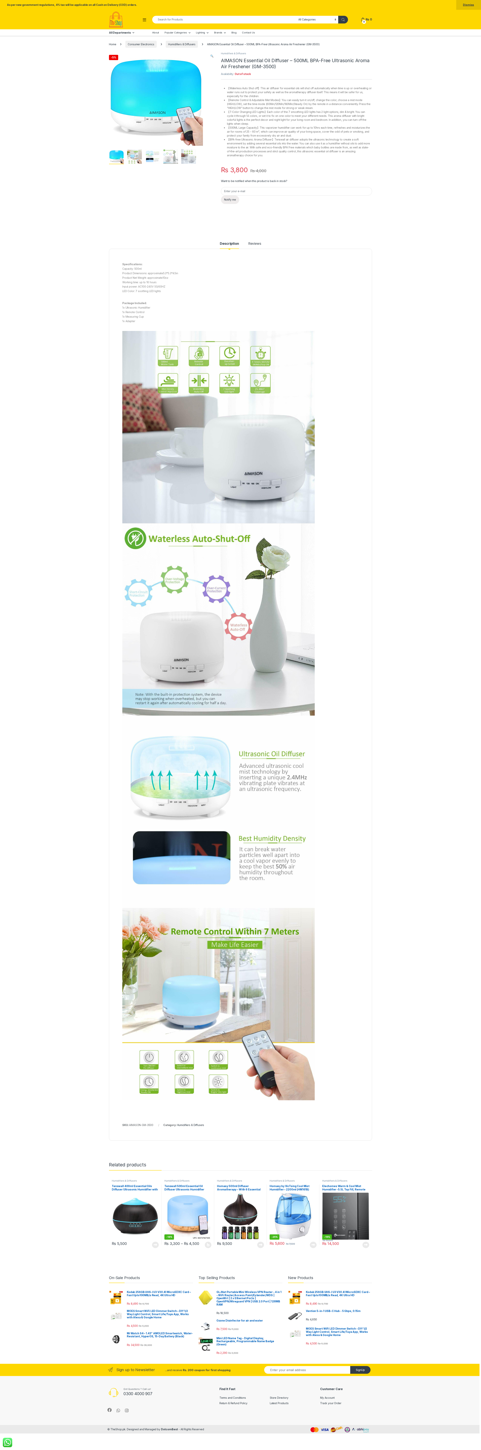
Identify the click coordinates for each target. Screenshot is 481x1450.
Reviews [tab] (254, 243)
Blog (233, 32)
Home (112, 44)
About (155, 32)
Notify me (230, 199)
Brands (218, 32)
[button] (211, 56)
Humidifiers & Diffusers (181, 44)
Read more (155, 1245)
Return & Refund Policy (233, 1403)
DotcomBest (169, 1429)
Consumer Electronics (141, 44)
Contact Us (248, 32)
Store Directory (279, 1397)
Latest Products (279, 1403)
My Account (327, 1397)
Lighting (200, 32)
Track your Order (330, 1403)
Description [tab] (229, 243)
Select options (206, 1245)
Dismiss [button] (468, 4)
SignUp (360, 1369)
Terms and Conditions (232, 1397)
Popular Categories (176, 32)
